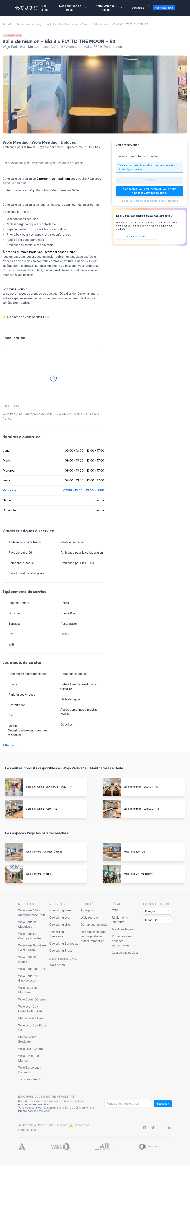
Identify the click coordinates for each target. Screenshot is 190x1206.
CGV (115, 910)
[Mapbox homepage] (12, 406)
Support (61, 1125)
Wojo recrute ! (90, 917)
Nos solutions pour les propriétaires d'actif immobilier (93, 936)
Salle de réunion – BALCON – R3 (141, 786)
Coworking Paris (60, 910)
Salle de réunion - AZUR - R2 (42, 808)
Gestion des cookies (125, 952)
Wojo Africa (57, 965)
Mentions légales (123, 929)
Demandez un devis (94, 924)
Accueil (7, 24)
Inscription (163, 1103)
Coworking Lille (59, 924)
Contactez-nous (136, 236)
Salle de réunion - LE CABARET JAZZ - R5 (49, 786)
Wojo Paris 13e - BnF (135, 851)
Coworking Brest (60, 950)
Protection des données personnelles (121, 941)
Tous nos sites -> (29, 1079)
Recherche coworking (29, 24)
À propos (87, 910)
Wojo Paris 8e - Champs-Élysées (44, 851)
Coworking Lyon (60, 917)
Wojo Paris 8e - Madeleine (138, 873)
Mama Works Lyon (31, 1018)
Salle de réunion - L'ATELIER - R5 (142, 808)
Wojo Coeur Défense (32, 999)
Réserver (149, 180)
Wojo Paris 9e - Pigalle (38, 873)
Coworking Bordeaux (63, 943)
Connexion (138, 7)
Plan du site (45, 1125)
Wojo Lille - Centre (30, 1049)
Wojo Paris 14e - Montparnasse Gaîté (67, 24)
